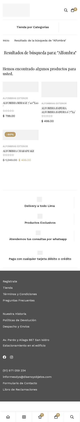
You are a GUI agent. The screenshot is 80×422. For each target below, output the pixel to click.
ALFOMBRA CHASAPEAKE (18, 151)
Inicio (6, 40)
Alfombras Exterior (15, 98)
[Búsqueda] (66, 10)
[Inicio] (8, 417)
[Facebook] (4, 357)
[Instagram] (11, 357)
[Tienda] (24, 417)
